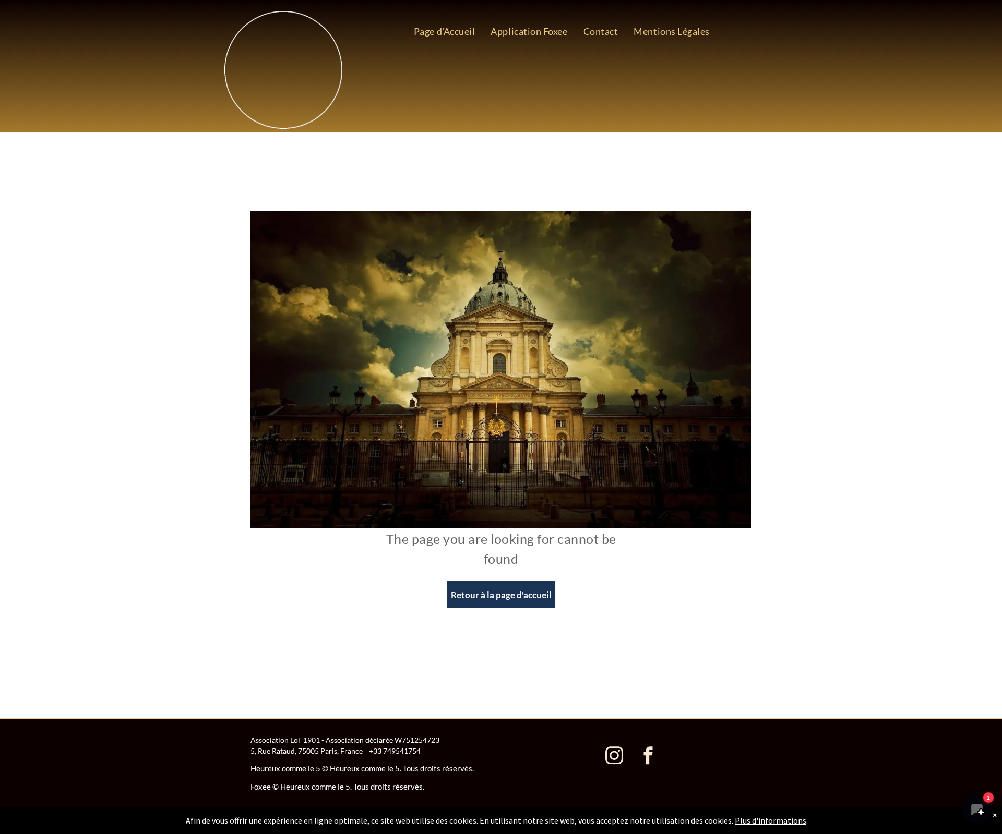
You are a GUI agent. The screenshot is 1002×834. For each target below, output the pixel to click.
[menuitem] (444, 31)
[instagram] (614, 756)
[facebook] (648, 756)
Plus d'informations (770, 820)
